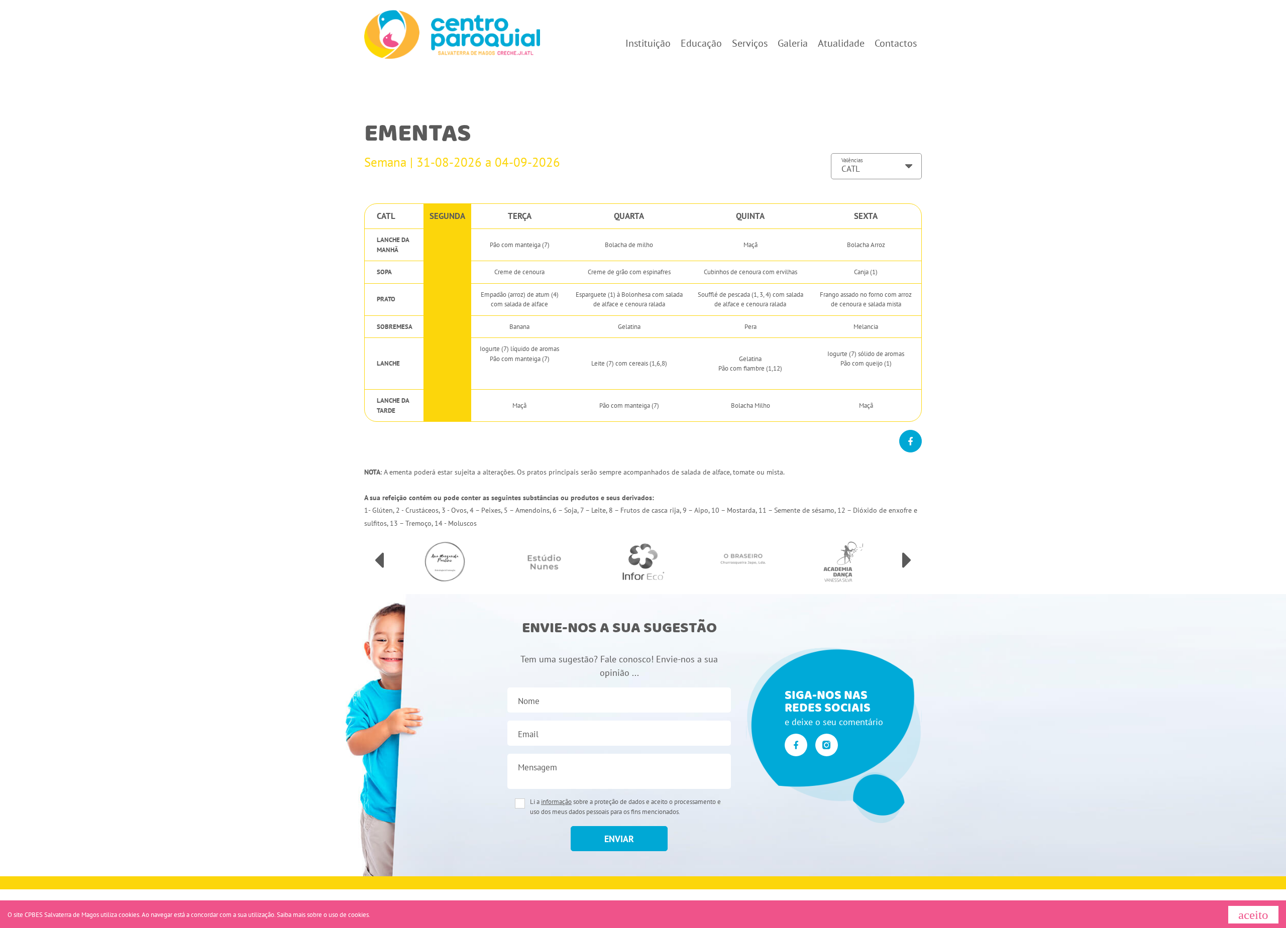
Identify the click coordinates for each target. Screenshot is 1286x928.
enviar (619, 839)
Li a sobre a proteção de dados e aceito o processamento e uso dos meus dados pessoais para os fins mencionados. (625, 806)
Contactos (896, 43)
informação (556, 801)
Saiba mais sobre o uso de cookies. (323, 914)
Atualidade (841, 43)
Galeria (793, 43)
